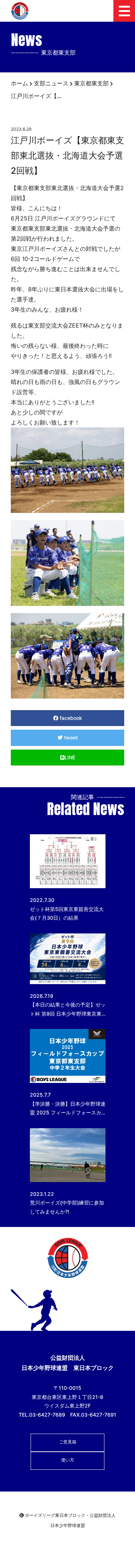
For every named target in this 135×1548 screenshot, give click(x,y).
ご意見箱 (67, 1441)
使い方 (67, 1460)
